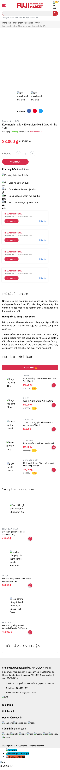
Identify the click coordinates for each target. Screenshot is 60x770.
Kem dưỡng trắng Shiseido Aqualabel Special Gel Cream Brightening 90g (14, 628)
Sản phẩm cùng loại (18, 489)
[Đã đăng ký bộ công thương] (5, 697)
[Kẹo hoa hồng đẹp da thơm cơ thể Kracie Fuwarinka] (17, 558)
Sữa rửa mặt (24, 18)
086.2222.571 (22, 688)
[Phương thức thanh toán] (15, 175)
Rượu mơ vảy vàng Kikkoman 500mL (38, 443)
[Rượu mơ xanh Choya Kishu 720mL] (11, 403)
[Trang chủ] (30, 5)
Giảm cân (14, 18)
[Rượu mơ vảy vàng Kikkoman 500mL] (11, 445)
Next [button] (55, 61)
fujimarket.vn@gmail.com (24, 692)
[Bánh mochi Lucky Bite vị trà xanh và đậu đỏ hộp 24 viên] (11, 467)
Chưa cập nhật (10, 121)
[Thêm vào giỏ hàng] (54, 385)
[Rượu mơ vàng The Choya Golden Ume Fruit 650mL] (11, 382)
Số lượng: (7, 153)
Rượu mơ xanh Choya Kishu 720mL (38, 401)
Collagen (5, 18)
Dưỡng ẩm (34, 18)
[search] (55, 13)
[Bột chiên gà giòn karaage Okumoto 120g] (17, 511)
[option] (30, 61)
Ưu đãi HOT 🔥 (30, 367)
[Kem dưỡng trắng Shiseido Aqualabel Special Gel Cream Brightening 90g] (17, 604)
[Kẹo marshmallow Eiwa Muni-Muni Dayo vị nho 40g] (30, 61)
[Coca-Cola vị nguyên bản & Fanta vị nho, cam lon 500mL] (11, 424)
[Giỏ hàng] (54, 5)
